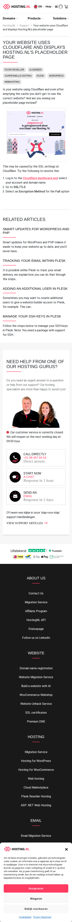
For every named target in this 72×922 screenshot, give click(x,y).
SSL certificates (36, 712)
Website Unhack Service (36, 704)
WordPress (56, 76)
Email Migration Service (36, 836)
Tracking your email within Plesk (34, 261)
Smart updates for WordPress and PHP (36, 231)
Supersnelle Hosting (18, 76)
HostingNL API (36, 620)
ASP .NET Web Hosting (36, 805)
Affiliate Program (36, 611)
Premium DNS (36, 721)
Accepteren (36, 888)
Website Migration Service (36, 677)
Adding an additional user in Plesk (35, 288)
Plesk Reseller (14, 69)
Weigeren (36, 898)
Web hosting (36, 778)
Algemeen (35, 69)
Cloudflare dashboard (40, 178)
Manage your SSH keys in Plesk (32, 316)
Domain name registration (36, 668)
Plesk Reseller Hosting (36, 796)
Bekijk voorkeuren (36, 909)
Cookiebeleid (25, 917)
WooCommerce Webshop (36, 695)
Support (24, 25)
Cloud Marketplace (36, 787)
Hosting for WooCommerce (36, 770)
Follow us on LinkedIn (36, 638)
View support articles (24, 523)
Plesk (40, 76)
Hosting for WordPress (36, 761)
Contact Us (36, 593)
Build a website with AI (36, 686)
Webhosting (12, 82)
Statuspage (36, 629)
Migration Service (36, 602)
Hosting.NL (9, 25)
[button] (66, 849)
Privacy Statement (42, 917)
